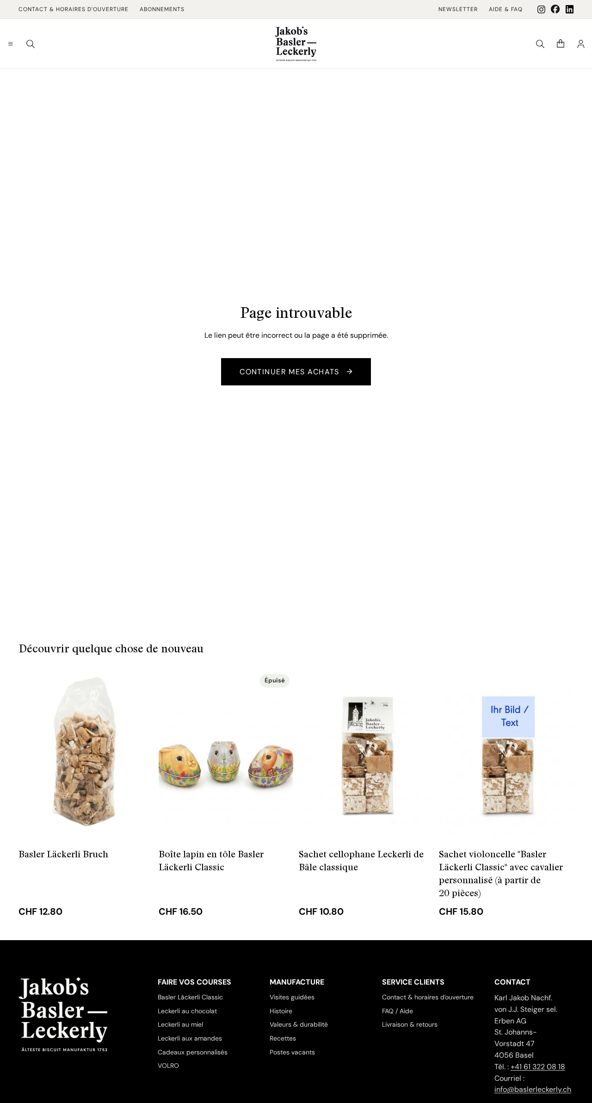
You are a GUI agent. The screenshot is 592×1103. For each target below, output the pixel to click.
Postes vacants (292, 1052)
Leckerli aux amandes (190, 1038)
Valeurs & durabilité (299, 1024)
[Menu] (10, 44)
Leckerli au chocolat (187, 1010)
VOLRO (168, 1065)
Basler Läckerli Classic (190, 997)
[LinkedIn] (570, 9)
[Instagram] (541, 9)
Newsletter (458, 9)
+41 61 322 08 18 (538, 1067)
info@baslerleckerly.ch (532, 1089)
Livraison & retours (410, 1024)
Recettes (283, 1038)
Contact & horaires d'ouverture (73, 9)
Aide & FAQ (506, 9)
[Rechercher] (30, 44)
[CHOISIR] (138, 824)
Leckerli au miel (180, 1024)
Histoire (281, 1010)
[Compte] (581, 44)
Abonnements (162, 9)
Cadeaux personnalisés (193, 1052)
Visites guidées (292, 997)
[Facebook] (555, 9)
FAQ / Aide (397, 1010)
